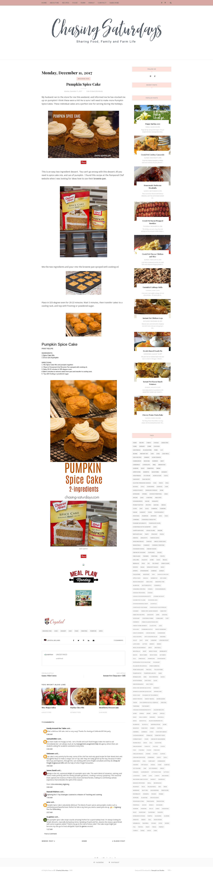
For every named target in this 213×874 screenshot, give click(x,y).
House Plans (150, 530)
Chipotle (154, 603)
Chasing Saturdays (62, 870)
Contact (102, 3)
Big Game (163, 578)
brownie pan (100, 178)
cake (56, 631)
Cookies (159, 486)
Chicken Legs (152, 600)
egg (151, 742)
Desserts (155, 501)
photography (159, 512)
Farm (83, 3)
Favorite (136, 622)
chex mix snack (161, 731)
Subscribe (114, 3)
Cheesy (150, 592)
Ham (166, 486)
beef (162, 461)
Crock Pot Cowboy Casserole (152, 155)
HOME (44, 3)
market (153, 779)
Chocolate (146, 464)
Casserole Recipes (139, 589)
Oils (134, 658)
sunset (161, 570)
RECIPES (65, 3)
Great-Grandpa (138, 633)
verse (142, 830)
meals (165, 559)
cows (146, 739)
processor (150, 801)
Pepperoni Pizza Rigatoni (141, 662)
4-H (162, 450)
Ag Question (147, 450)
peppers (135, 797)
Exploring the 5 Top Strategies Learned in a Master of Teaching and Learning (74, 794)
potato (135, 567)
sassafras (165, 808)
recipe (141, 442)
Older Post (119, 841)
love (150, 775)
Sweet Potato (137, 698)
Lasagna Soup (163, 640)
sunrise (154, 570)
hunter (166, 764)
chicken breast (138, 735)
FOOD (75, 3)
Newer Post (48, 841)
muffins (145, 790)
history (135, 764)
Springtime (158, 691)
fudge (155, 753)
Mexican (147, 461)
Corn (149, 446)
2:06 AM (49, 787)
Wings (142, 713)
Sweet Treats (149, 698)
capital (159, 728)
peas (143, 563)
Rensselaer (137, 677)
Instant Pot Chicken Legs (153, 318)
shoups (160, 812)
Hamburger (137, 461)
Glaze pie (153, 625)
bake (134, 717)
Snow (158, 468)
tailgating (136, 574)
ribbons (143, 808)
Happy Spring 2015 (152, 124)
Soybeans (136, 494)
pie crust (156, 563)
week (149, 830)
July (141, 640)
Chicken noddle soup (140, 603)
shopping (151, 812)
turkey (135, 830)
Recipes (148, 505)
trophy (161, 827)
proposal (136, 805)
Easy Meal (165, 453)
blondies (136, 724)
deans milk (137, 742)
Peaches (154, 534)
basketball (137, 545)
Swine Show (161, 698)
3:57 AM (49, 812)
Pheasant (156, 662)
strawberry (144, 570)
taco (166, 516)
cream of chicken (139, 552)
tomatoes (150, 468)
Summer (155, 461)
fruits (162, 556)
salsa (142, 567)
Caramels (157, 585)
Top (169, 870)
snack (143, 819)
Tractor (163, 702)
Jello (135, 640)
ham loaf (152, 761)
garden (135, 468)
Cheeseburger (160, 589)
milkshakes (152, 786)
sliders (166, 816)
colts (166, 475)
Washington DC (138, 541)
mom (165, 786)
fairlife (147, 746)
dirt (141, 508)
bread (164, 505)
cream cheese (151, 548)
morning (136, 790)
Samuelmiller (52, 739)
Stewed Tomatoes (156, 494)
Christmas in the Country (142, 526)
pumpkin (93, 631)
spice (101, 631)
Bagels (145, 578)
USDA (166, 494)
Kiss (146, 640)
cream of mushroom (158, 739)
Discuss (164, 614)
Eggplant (136, 618)
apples (162, 713)
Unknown (50, 753)
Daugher (150, 614)
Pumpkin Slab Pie (150, 673)
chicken (157, 446)
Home (84, 841)
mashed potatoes (139, 783)
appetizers (136, 472)
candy (152, 728)
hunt (159, 764)
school (135, 486)
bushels (136, 728)
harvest (142, 512)
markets (146, 472)
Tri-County (145, 706)
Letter (145, 644)
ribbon (135, 808)
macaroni (165, 775)
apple (155, 713)
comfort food (160, 735)
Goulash (136, 629)
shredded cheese (139, 816)
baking (156, 505)
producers (160, 801)
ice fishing (137, 768)
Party (147, 534)
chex (151, 731)
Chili (142, 486)
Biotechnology (138, 581)
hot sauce (144, 764)
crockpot (136, 479)
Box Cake (149, 581)
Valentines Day (159, 709)
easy (70, 631)
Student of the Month (150, 695)
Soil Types (149, 684)
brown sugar (155, 724)
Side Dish (148, 680)
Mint (144, 651)
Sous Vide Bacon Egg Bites (142, 687)
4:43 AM (49, 766)
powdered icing (138, 801)
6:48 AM (49, 734)
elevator (158, 742)
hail (144, 761)
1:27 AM (49, 829)
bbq (154, 464)
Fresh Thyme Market (140, 625)
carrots (144, 731)
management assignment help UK (88, 744)
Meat (150, 647)
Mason (160, 530)
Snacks (135, 537)
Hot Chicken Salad (151, 636)
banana (152, 717)
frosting (84, 631)
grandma (151, 757)
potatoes (136, 516)
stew (160, 823)
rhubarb (159, 805)
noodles (136, 563)
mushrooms (155, 790)
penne (161, 794)
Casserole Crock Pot (149, 519)
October (163, 655)
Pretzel (149, 669)
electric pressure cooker (142, 483)
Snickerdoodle (138, 684)
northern (165, 790)
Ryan (161, 490)
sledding (158, 816)
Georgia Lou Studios (157, 870)
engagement (137, 746)
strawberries (137, 501)
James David (51, 770)
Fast (167, 618)
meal (149, 783)
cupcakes (151, 552)
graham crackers (139, 757)
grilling (136, 559)
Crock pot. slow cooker (149, 611)
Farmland (159, 618)
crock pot (165, 442)
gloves (162, 753)
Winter (149, 541)
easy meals (136, 450)
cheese (156, 442)
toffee (140, 827)
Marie (159, 644)
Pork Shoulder (138, 669)
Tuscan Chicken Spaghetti (142, 709)
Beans (135, 453)
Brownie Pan (83, 79)
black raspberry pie (156, 720)
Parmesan (151, 658)
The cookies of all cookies (149, 702)
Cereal (150, 589)
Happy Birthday (138, 530)
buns (164, 724)
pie (149, 563)
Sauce (163, 677)
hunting (149, 497)
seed (134, 812)
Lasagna (153, 640)
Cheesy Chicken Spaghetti (142, 596)
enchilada (136, 556)
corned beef (137, 739)
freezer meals (138, 753)
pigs (167, 483)
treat (147, 827)
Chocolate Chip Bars (140, 607)
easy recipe (146, 479)
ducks (159, 552)
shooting (142, 812)
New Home (143, 655)
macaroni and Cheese (140, 779)
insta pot (158, 497)
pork (156, 450)
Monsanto (163, 651)
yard (155, 830)
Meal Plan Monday (139, 647)
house (153, 764)
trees (154, 827)
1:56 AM (49, 797)
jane (48, 802)
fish (134, 750)
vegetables (137, 475)
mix (160, 786)
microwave (157, 783)
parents (146, 794)
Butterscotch (146, 585)
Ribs (145, 677)
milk (143, 786)
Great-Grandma (160, 629)
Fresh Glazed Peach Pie (152, 351)
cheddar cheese (138, 548)
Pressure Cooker (151, 490)
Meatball (158, 647)
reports (153, 516)
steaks (153, 823)
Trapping (136, 706)
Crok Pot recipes (138, 614)
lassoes (135, 772)
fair (154, 483)
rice (160, 516)
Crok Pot (163, 611)
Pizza (162, 534)
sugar (147, 501)
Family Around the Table (56, 728)
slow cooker (156, 457)
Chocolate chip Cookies (158, 607)
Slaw (155, 680)
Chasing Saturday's (139, 523)
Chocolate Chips (154, 523)
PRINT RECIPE (47, 349)
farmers (154, 508)
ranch (151, 805)
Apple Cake (136, 578)
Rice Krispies (153, 677)
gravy (159, 757)
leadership (145, 772)
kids (158, 453)
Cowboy (135, 611)
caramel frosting (158, 545)
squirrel (146, 823)
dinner (146, 457)
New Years (153, 655)
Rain (160, 673)
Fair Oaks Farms (147, 618)
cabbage (146, 545)
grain (135, 512)
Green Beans (150, 633)
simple (150, 816)
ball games (143, 717)
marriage (162, 779)
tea (134, 827)
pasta (161, 483)
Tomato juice (154, 537)
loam (144, 775)
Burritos (136, 585)
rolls (151, 808)
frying (148, 753)
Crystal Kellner (53, 640)
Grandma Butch (147, 629)
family (149, 442)
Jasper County (138, 490)
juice (158, 559)
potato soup (154, 797)
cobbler (149, 735)
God (160, 625)
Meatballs (136, 651)
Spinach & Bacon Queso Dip (142, 691)
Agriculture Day (163, 574)
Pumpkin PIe (137, 673)
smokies (136, 819)
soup (142, 468)
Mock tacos (153, 651)
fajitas (155, 746)
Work (148, 713)
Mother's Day (137, 534)
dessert (63, 631)
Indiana (162, 636)
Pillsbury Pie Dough (140, 666)
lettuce (166, 772)
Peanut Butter (138, 505)
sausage (164, 472)
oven (150, 512)
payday (154, 794)
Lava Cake (136, 644)
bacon (135, 497)
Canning (136, 519)
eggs (147, 508)
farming (163, 508)
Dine (157, 614)
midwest (136, 786)
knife (162, 768)
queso (144, 805)
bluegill (145, 724)
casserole (136, 464)
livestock (136, 775)
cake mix (144, 728)
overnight (136, 794)
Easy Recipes (137, 457)
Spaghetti (144, 537)
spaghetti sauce (152, 567)
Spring (144, 494)
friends (145, 556)
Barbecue (154, 578)
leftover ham (156, 772)
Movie (135, 655)
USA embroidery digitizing (60, 784)
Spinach (156, 687)
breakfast (161, 464)
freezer (156, 750)
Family (92, 3)
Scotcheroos (137, 680)
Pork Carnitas (154, 666)
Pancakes (142, 658)
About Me (54, 3)
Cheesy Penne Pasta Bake (152, 415)
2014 (153, 574)
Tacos (135, 702)
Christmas (150, 486)
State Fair (136, 695)
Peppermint (161, 658)
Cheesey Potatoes (139, 592)
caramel (136, 731)
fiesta (163, 746)
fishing (141, 750)
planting (144, 797)
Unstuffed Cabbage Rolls (153, 287)
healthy (144, 559)
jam (145, 768)
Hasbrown (161, 633)
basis (135, 720)
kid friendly (153, 768)
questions (155, 472)
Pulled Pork (158, 669)
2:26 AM (49, 749)
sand (157, 808)
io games (50, 817)
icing (152, 559)
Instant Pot (144, 453)
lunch (157, 775)
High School (137, 636)
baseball (161, 717)
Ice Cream (147, 475)
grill (165, 757)
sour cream (158, 819)
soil (149, 819)
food (76, 631)
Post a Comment (50, 834)
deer (145, 742)
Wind (135, 713)
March (152, 644)
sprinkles (136, 823)
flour (149, 750)
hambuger (161, 761)
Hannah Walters (53, 792)
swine (167, 823)
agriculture (157, 475)
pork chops (165, 563)
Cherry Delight (159, 596)
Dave (155, 526)
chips (135, 508)
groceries (136, 761)
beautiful (142, 720)
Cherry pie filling (139, 600)
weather (146, 574)
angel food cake (160, 541)
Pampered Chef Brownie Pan (59, 367)
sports (135, 570)
